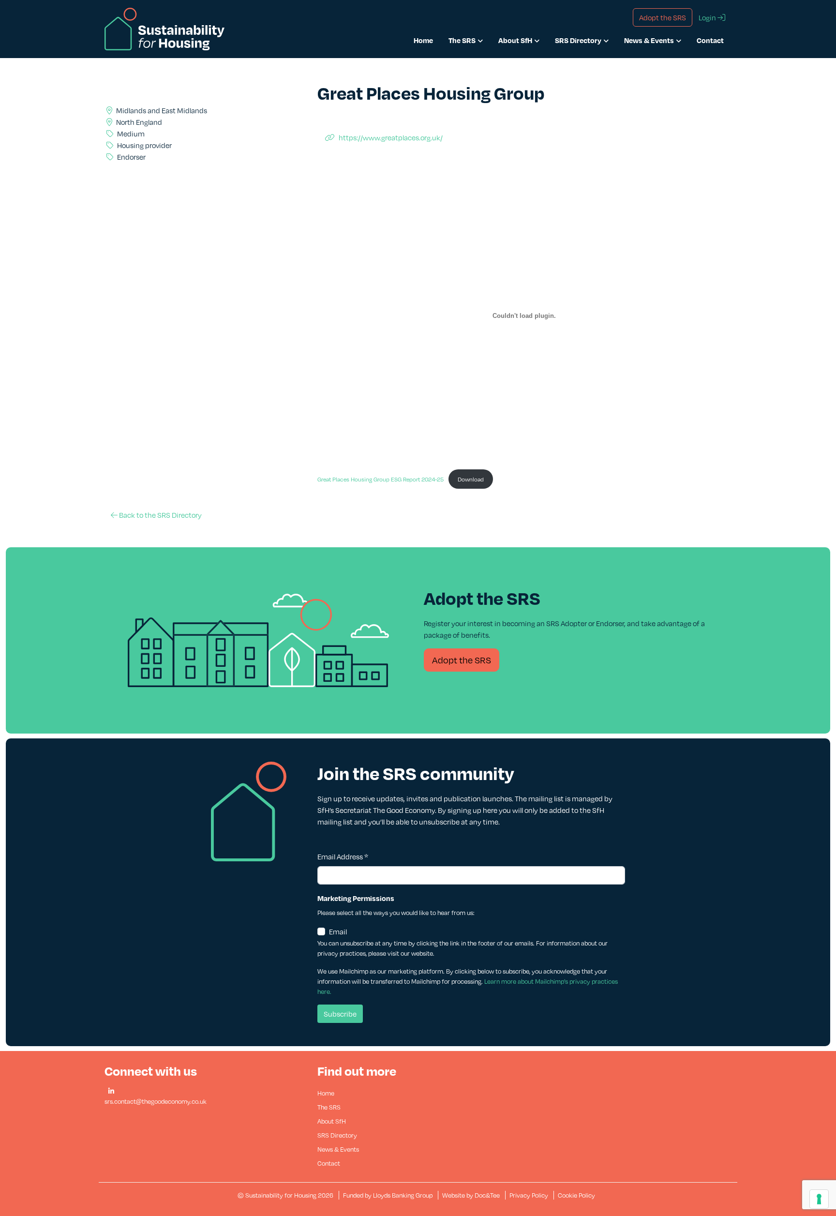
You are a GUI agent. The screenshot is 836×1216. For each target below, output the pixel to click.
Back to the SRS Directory (160, 515)
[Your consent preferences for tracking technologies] (819, 1199)
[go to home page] (164, 28)
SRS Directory (578, 40)
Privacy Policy (528, 1195)
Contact (710, 40)
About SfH (515, 40)
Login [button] (708, 17)
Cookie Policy (576, 1195)
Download (471, 479)
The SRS (462, 40)
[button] (111, 1091)
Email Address (342, 856)
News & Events (649, 40)
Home (423, 40)
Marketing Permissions (355, 898)
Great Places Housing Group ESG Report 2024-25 (380, 479)
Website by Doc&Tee (471, 1195)
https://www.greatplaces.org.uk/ (391, 137)
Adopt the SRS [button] (662, 17)
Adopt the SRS (461, 660)
